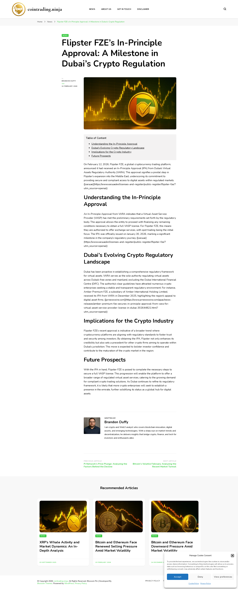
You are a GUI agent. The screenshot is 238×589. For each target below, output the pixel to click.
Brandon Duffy (69, 81)
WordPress (69, 583)
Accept (177, 576)
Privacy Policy (205, 583)
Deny (200, 576)
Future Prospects (101, 156)
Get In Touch (124, 9)
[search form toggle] (225, 9)
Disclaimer (143, 9)
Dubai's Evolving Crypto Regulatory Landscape (117, 148)
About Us (106, 9)
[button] (232, 555)
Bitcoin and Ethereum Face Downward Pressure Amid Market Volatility (172, 546)
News (92, 9)
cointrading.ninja (45, 9)
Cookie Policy (194, 583)
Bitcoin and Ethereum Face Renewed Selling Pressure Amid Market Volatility (116, 546)
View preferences (223, 576)
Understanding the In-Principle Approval (114, 144)
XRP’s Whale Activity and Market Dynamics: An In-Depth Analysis (59, 546)
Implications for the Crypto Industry (111, 152)
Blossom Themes (44, 583)
